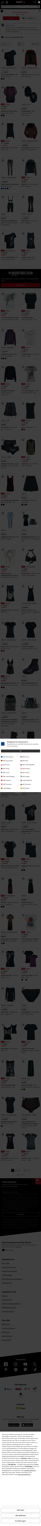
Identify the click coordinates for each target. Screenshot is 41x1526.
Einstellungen (20, 1521)
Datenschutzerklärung (24, 1474)
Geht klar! (20, 1510)
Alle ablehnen (20, 1515)
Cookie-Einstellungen (30, 1470)
